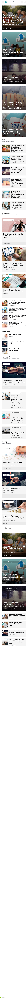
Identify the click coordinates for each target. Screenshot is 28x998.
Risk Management (8, 276)
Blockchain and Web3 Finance (8, 475)
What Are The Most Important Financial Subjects (16, 349)
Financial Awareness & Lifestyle (11, 590)
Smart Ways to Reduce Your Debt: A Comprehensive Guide (13, 235)
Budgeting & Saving (8, 588)
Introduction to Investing (9, 448)
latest (4, 139)
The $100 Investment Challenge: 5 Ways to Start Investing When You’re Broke (13, 79)
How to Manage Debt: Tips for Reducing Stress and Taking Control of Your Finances (13, 132)
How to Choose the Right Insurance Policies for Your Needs (13, 291)
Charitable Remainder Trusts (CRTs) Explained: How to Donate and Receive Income (13, 20)
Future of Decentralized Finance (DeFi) (17, 342)
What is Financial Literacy (15, 334)
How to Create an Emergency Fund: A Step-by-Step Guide (17, 419)
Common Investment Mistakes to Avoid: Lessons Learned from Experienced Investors (17, 205)
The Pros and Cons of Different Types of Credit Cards (18, 434)
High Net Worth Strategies (9, 534)
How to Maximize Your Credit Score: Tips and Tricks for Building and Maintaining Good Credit (16, 401)
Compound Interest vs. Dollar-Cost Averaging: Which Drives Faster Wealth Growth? (13, 51)
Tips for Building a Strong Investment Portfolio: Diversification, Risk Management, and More (12, 105)
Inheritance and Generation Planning (8, 250)
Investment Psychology (9, 220)
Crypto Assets (7, 363)
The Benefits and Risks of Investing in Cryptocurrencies (14, 381)
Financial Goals (7, 561)
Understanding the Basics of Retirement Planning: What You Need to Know (13, 265)
